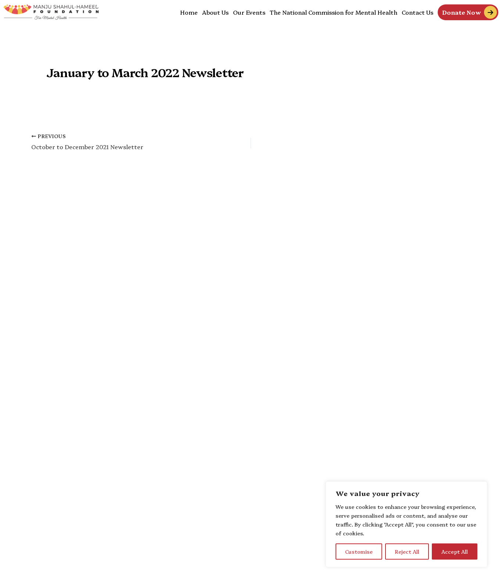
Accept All (454, 551)
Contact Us (417, 12)
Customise (359, 551)
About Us (215, 12)
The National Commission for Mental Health (333, 12)
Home (189, 12)
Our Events (249, 12)
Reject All (407, 551)
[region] (406, 524)
